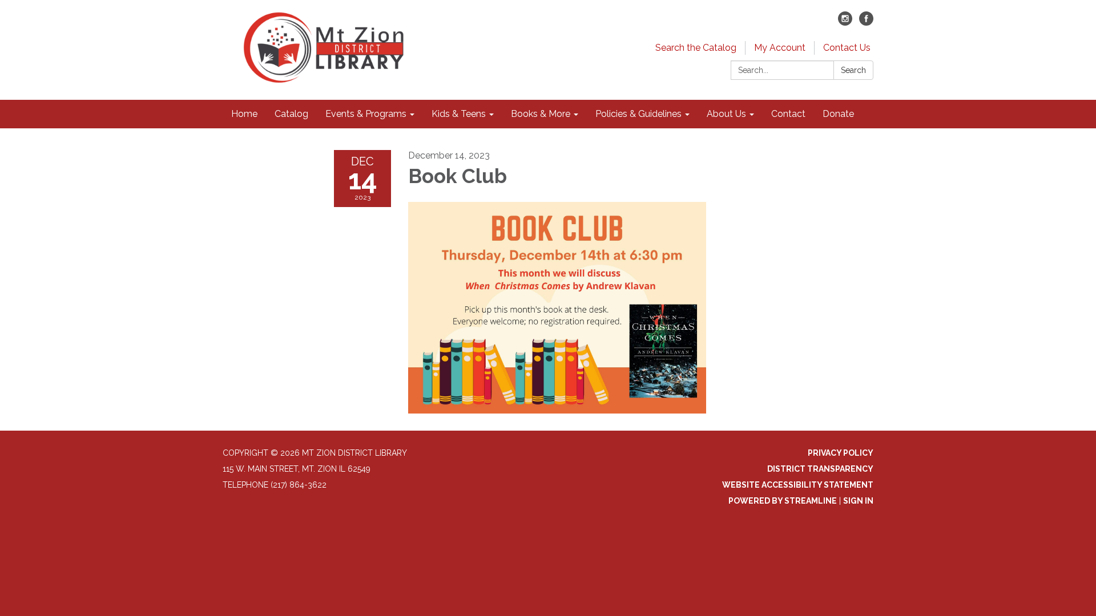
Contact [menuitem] (788, 113)
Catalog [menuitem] (291, 113)
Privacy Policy (840, 452)
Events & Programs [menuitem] (365, 113)
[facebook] (866, 22)
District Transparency (820, 468)
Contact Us (847, 47)
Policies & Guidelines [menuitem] (638, 113)
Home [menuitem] (244, 113)
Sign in (858, 500)
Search (853, 70)
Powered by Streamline (782, 500)
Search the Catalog (695, 47)
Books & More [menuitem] (540, 113)
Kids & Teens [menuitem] (459, 113)
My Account (779, 47)
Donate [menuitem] (838, 113)
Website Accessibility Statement (797, 484)
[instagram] (845, 22)
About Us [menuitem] (726, 113)
